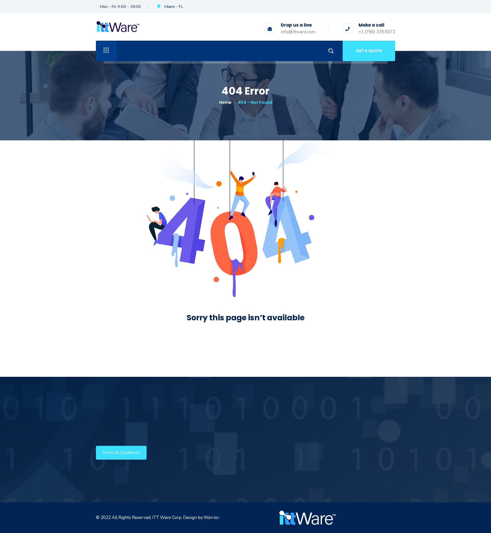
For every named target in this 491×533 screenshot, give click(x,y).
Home (225, 102)
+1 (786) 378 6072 (377, 32)
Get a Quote (369, 50)
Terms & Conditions (121, 453)
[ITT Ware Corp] (118, 26)
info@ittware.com (298, 32)
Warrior (211, 517)
